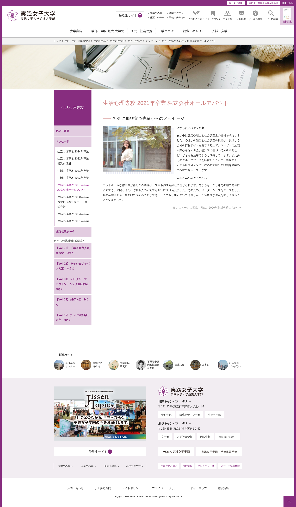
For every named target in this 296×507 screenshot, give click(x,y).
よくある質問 (103, 488)
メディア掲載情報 (230, 466)
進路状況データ (65, 231)
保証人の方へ (157, 17)
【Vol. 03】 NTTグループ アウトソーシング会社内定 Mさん (73, 284)
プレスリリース (206, 466)
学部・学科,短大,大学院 (77, 41)
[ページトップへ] (288, 501)
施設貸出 (223, 488)
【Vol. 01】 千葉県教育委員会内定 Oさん (73, 250)
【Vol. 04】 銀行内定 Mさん (72, 302)
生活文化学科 (116, 41)
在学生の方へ (157, 13)
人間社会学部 (184, 436)
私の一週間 (62, 130)
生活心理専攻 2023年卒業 (73, 177)
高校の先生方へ (177, 17)
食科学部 (166, 414)
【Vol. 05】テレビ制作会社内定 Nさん (72, 318)
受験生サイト (128, 15)
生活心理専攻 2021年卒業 (73, 170)
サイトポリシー (131, 488)
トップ (57, 41)
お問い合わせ (75, 488)
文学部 (165, 436)
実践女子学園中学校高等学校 (263, 3)
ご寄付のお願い (169, 466)
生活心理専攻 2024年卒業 (73, 151)
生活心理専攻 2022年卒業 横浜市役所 (73, 161)
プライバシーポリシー (166, 488)
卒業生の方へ (176, 13)
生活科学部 (100, 41)
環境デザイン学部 (190, 414)
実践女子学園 (236, 3)
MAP (185, 401)
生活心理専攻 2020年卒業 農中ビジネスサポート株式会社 (73, 202)
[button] (271, 15)
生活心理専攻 (134, 41)
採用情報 (187, 466)
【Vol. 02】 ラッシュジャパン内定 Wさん (73, 266)
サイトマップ (198, 488)
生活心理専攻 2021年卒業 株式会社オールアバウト (73, 187)
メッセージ (152, 41)
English (289, 3)
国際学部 (205, 436)
